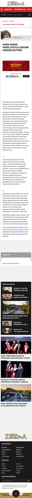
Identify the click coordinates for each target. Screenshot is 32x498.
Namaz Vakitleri (6, 470)
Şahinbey (16, 232)
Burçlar (4, 464)
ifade (4, 207)
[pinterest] (14, 76)
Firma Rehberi (20, 466)
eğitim (4, 198)
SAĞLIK (4, 452)
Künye (3, 473)
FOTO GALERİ (5, 456)
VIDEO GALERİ (20, 456)
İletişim (18, 473)
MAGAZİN (18, 449)
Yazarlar (18, 470)
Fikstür (3, 466)
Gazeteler (4, 468)
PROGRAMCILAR (19, 9)
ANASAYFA (8, 9)
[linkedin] (11, 76)
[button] (30, 9)
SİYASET (18, 452)
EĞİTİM (12, 21)
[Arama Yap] (29, 14)
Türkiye (12, 222)
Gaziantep (19, 234)
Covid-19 (18, 464)
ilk (26, 227)
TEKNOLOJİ (19, 454)
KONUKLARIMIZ (20, 447)
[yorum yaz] (18, 76)
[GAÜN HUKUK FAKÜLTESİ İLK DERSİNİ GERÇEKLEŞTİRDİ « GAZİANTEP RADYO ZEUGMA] (16, 3)
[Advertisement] (17, 57)
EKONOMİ (4, 447)
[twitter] (9, 76)
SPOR (3, 454)
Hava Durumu (19, 468)
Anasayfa (5, 21)
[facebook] (7, 76)
